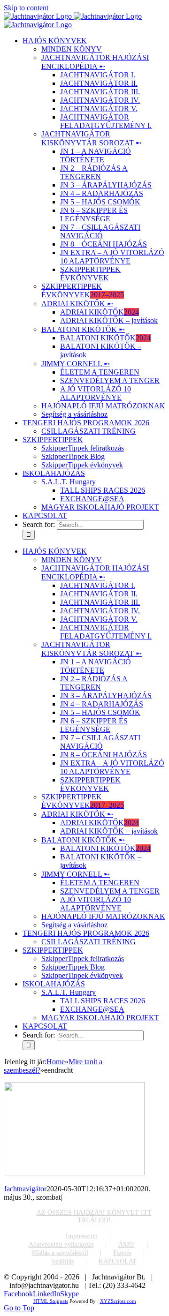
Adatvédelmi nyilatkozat (61, 1244)
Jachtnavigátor (25, 1189)
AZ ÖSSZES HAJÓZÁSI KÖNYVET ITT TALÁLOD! (94, 1216)
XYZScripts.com (118, 1301)
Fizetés (122, 1252)
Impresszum (82, 1236)
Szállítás (63, 1261)
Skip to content (26, 8)
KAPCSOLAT (118, 1261)
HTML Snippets (50, 1301)
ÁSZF (126, 1244)
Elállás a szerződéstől (60, 1252)
